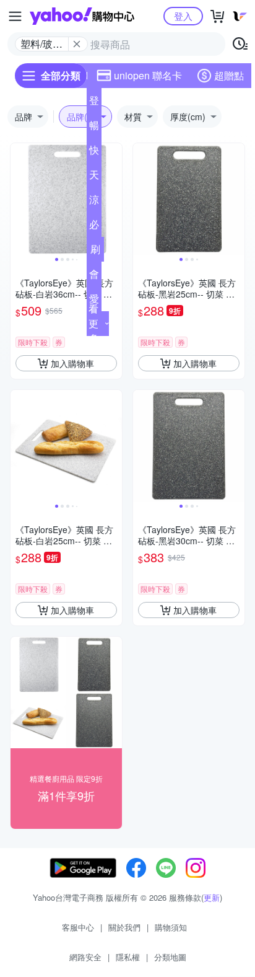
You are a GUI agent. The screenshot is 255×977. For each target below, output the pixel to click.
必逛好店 (94, 227)
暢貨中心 (94, 128)
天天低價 (94, 177)
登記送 (94, 103)
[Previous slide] (19, 198)
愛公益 (94, 301)
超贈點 (229, 75)
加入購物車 (72, 363)
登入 (183, 15)
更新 (212, 897)
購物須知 (171, 927)
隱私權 (128, 957)
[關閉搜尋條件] (76, 44)
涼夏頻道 (94, 202)
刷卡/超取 (95, 252)
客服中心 (78, 927)
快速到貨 (94, 152)
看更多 (93, 323)
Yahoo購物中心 (82, 16)
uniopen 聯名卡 (148, 75)
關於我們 (124, 927)
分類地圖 (170, 957)
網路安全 (85, 957)
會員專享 (94, 276)
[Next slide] (114, 198)
